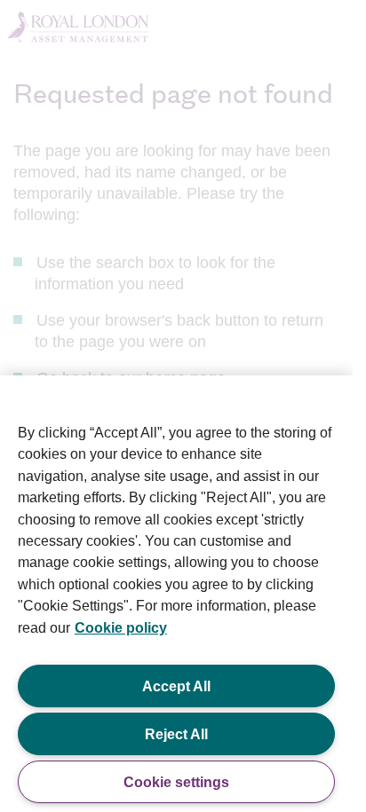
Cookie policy (121, 627)
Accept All (176, 686)
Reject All (176, 734)
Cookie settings (176, 782)
